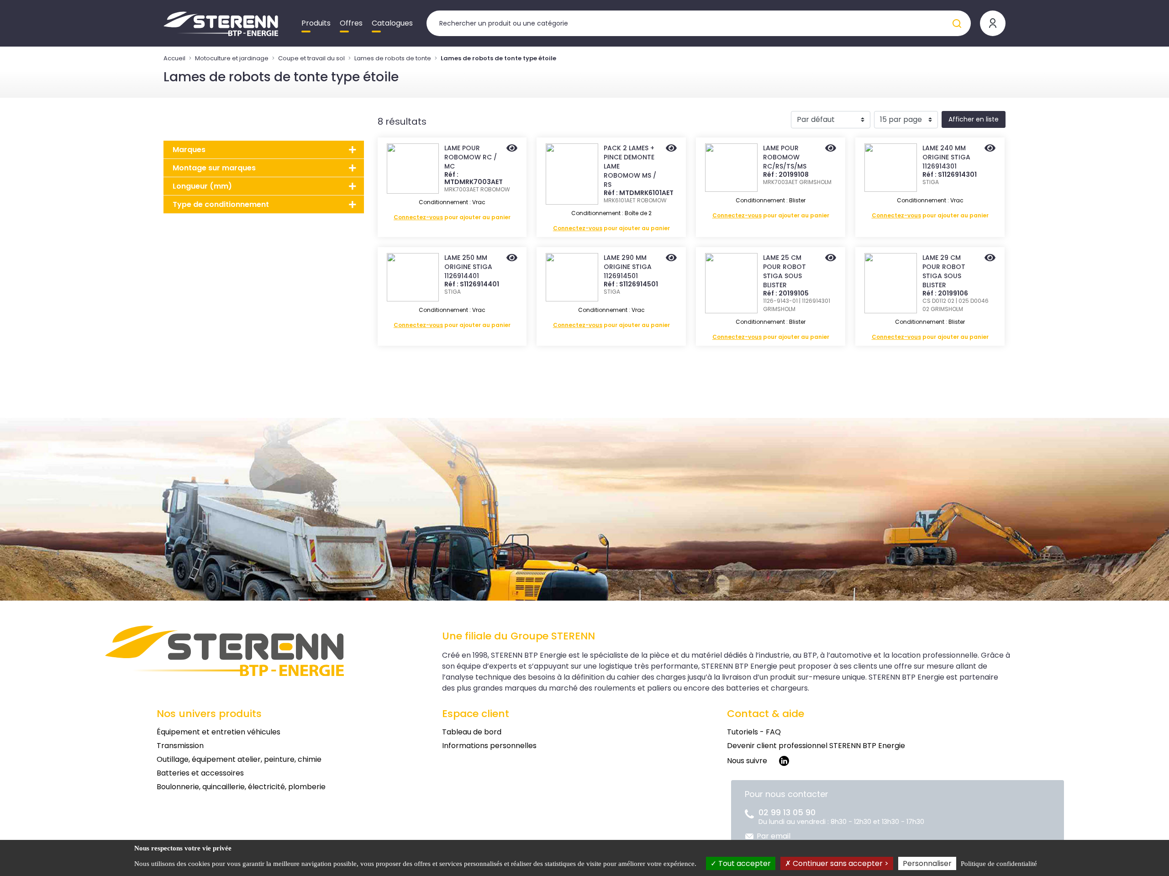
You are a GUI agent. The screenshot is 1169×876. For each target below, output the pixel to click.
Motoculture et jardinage (232, 58)
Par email (773, 836)
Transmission (180, 745)
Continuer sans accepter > (840, 863)
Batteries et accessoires (200, 773)
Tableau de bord (471, 732)
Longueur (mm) (202, 186)
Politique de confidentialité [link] (999, 863)
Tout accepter (743, 863)
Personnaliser (927, 863)
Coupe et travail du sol (311, 58)
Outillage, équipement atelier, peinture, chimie (239, 759)
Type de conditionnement (221, 204)
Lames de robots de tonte (392, 58)
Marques (189, 149)
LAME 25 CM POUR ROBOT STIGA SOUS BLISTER (784, 271)
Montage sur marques (214, 168)
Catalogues (392, 23)
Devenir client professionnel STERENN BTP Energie (816, 745)
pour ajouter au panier (452, 217)
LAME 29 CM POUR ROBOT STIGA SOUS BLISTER (943, 271)
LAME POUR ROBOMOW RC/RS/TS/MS (784, 157)
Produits (316, 23)
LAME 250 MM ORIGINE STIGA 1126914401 (468, 266)
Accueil (174, 58)
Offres (351, 23)
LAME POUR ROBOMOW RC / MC (470, 157)
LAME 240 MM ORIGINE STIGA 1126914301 (946, 157)
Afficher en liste (973, 119)
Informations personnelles (489, 745)
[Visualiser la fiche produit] (512, 149)
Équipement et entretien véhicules (218, 732)
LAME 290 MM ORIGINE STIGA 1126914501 (628, 266)
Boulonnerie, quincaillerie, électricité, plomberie (241, 786)
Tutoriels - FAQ (754, 732)
